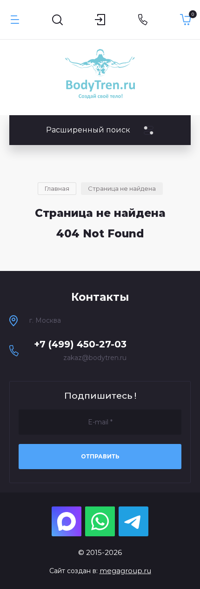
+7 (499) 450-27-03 (80, 344)
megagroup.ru (125, 570)
